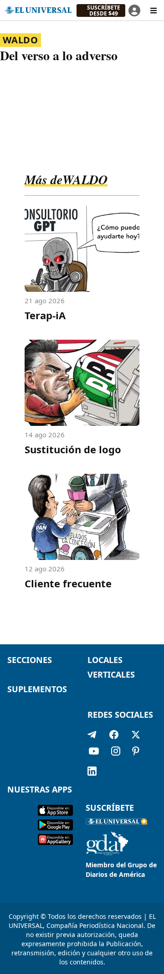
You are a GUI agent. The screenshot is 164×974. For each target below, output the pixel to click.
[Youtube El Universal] (93, 752)
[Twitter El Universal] (135, 734)
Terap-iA (45, 315)
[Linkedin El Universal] (92, 771)
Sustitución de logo (73, 449)
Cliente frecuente (68, 583)
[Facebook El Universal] (113, 734)
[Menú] (153, 10)
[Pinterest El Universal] (135, 752)
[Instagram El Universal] (115, 752)
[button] (101, 10)
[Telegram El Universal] (92, 734)
